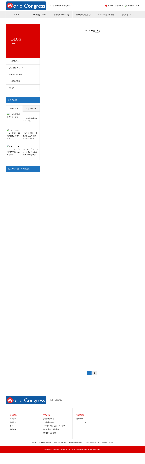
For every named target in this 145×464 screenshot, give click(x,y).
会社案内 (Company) (61, 15)
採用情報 (79, 419)
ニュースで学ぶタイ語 (106, 15)
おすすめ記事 (31, 109)
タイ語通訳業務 (48, 422)
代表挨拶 (13, 419)
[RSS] (138, 400)
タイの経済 (54, 99)
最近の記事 (14, 109)
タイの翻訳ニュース (16, 68)
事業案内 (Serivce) (39, 15)
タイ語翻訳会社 (14, 61)
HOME (16, 15)
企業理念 (13, 422)
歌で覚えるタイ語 (128, 15)
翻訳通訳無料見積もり (84, 15)
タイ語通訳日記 (14, 81)
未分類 (11, 88)
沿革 (11, 426)
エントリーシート (82, 422)
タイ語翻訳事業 (48, 419)
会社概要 (13, 429)
